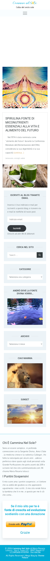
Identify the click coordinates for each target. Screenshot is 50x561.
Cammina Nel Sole (21, 548)
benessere (9, 158)
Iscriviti (17, 228)
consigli (17, 158)
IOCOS (37, 552)
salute (22, 158)
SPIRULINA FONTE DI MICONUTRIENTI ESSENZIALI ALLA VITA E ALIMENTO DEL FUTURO (22, 124)
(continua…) (19, 152)
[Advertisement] (25, 39)
